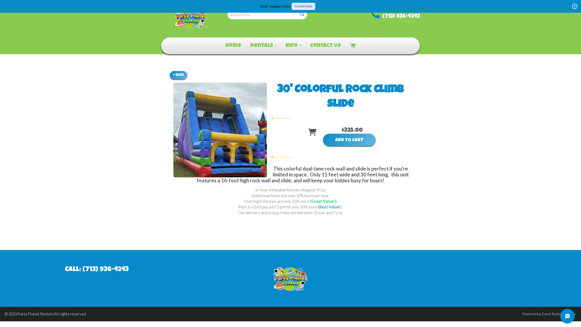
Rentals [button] (262, 46)
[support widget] (567, 316)
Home (233, 46)
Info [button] (292, 46)
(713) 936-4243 (401, 16)
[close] (574, 6)
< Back (178, 75)
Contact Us (325, 46)
